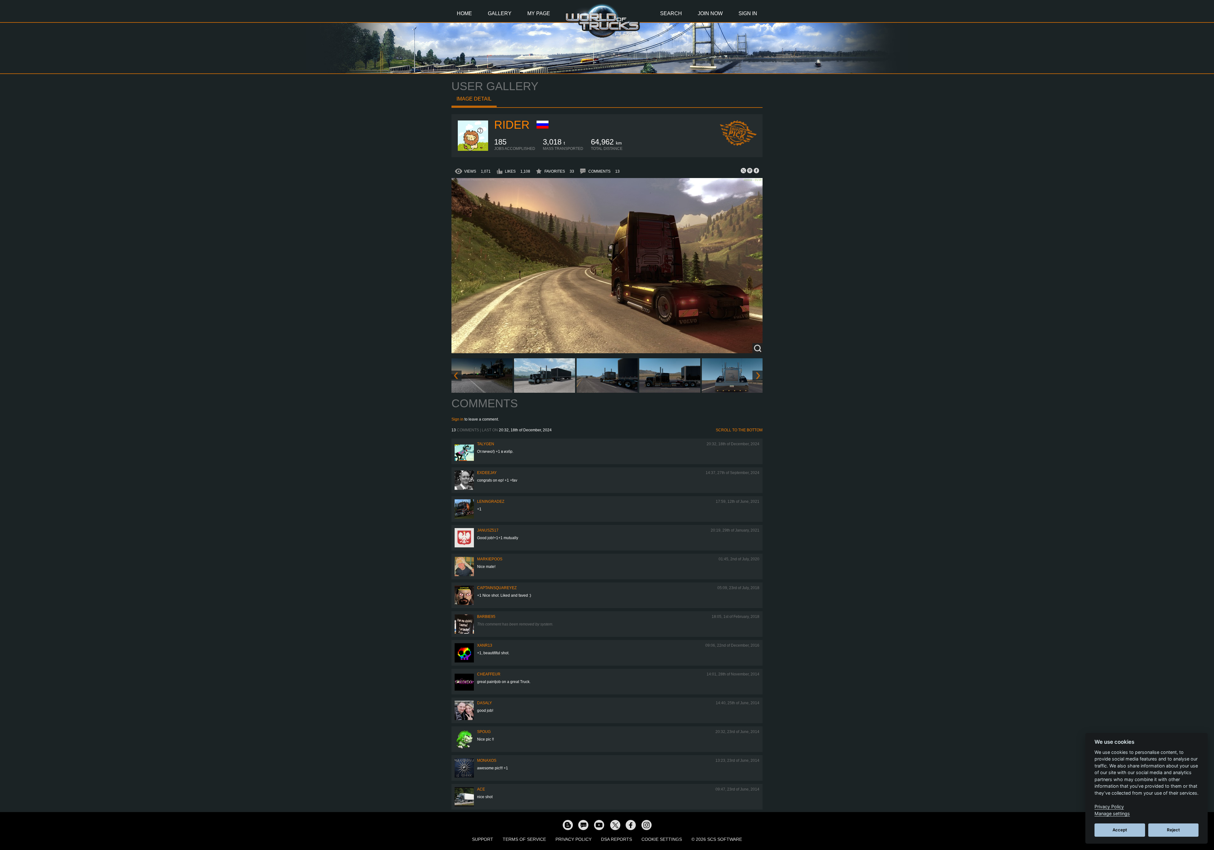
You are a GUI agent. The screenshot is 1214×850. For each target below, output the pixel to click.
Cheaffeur (488, 674)
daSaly (484, 703)
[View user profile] (473, 149)
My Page (538, 13)
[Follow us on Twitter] (615, 824)
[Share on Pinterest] (750, 170)
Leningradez (490, 501)
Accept (1120, 829)
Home (464, 13)
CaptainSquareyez (497, 588)
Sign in (457, 419)
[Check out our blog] (567, 824)
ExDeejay (487, 473)
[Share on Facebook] (756, 170)
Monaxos (486, 760)
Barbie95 (486, 616)
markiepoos (489, 559)
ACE (481, 789)
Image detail (474, 99)
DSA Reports (616, 839)
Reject (1173, 829)
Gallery (500, 13)
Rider (512, 124)
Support (482, 839)
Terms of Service (524, 839)
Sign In (748, 13)
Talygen (485, 444)
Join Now (710, 13)
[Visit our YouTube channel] (599, 824)
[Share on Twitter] (743, 170)
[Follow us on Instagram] (646, 824)
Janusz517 (488, 530)
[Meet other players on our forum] (583, 824)
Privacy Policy (573, 839)
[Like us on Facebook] (630, 824)
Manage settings (1112, 813)
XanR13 (484, 645)
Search (671, 13)
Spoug (484, 732)
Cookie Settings (661, 839)
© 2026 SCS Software (716, 839)
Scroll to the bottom (739, 430)
